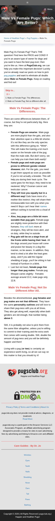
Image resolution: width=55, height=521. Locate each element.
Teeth (27, 466)
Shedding (27, 477)
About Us (45, 407)
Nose (27, 483)
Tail (27, 494)
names (43, 206)
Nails (27, 472)
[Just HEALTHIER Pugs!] (4, 9)
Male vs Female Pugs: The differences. (24, 98)
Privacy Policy (12, 407)
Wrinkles (27, 455)
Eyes (27, 460)
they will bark (26, 226)
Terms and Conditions (29, 407)
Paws (27, 499)
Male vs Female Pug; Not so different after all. (26, 101)
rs (29, 488)
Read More (27, 419)
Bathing (27, 505)
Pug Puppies (32, 38)
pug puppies (10, 75)
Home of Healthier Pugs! (14, 38)
